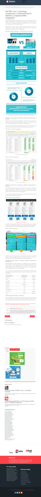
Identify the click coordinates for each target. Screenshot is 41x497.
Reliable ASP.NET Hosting (8, 433)
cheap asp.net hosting (24, 478)
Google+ (19, 492)
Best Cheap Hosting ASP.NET (9, 426)
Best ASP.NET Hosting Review (9, 430)
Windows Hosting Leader (8, 413)
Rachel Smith (18, 308)
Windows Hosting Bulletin (8, 423)
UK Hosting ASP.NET (8, 420)
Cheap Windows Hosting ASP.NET (10, 438)
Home (24, 1)
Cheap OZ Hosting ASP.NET (9, 428)
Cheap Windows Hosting (8, 432)
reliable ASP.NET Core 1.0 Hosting (14, 6)
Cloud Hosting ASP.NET (8, 411)
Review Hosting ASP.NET (8, 425)
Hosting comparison (16, 304)
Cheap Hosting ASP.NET (8, 412)
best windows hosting (24, 476)
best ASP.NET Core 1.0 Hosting (28, 303)
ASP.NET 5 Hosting (7, 436)
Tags (11, 349)
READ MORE (6, 395)
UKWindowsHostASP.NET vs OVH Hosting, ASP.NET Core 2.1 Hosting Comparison (19, 401)
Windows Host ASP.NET (8, 424)
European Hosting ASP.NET (9, 415)
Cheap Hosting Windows (8, 421)
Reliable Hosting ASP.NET (8, 422)
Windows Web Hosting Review (9, 434)
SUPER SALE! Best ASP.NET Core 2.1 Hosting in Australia (18, 391)
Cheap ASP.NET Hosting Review (9, 429)
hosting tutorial (23, 484)
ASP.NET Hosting (7, 350)
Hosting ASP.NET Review (8, 416)
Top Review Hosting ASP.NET (9, 435)
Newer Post (7, 316)
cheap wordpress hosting (25, 480)
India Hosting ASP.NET (8, 437)
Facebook (15, 492)
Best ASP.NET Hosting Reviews (16, 489)
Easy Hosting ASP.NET (8, 431)
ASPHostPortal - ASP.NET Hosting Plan (21, 222)
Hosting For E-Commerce (8, 417)
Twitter (17, 492)
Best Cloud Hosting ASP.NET (9, 414)
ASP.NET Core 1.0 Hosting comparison (13, 303)
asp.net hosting (21, 303)
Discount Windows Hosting (9, 419)
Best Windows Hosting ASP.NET (9, 418)
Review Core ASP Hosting (8, 439)
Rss (21, 492)
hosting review (23, 482)
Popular (16, 349)
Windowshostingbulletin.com (30, 489)
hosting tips (28, 482)
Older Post (32, 316)
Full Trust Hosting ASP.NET (9, 427)
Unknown (8, 19)
